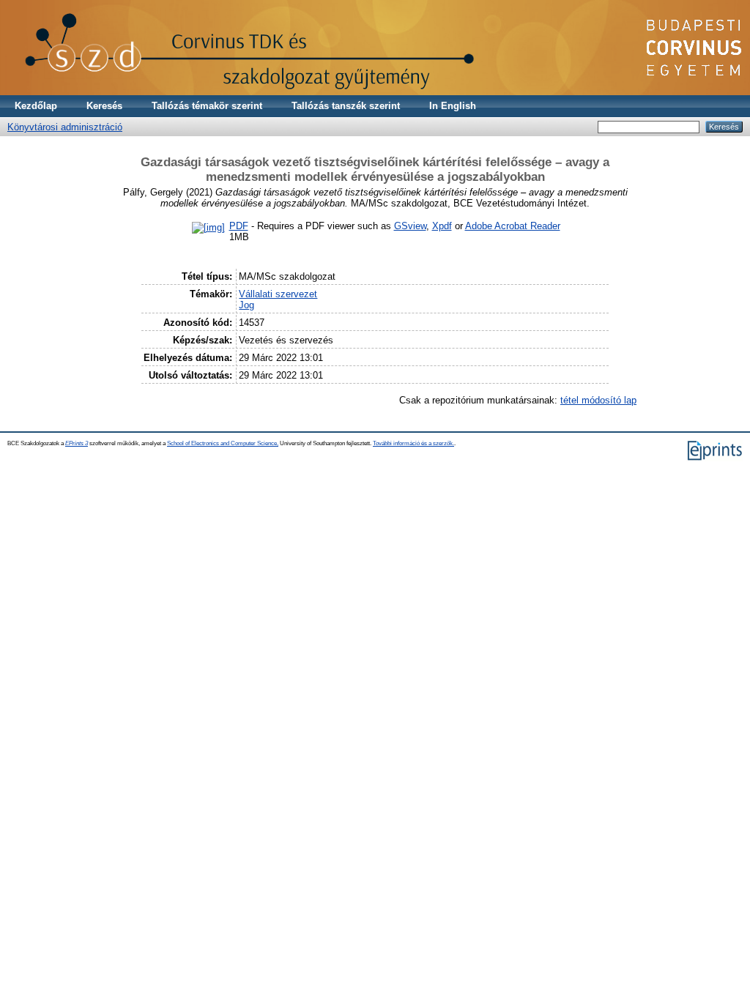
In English (452, 105)
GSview (410, 225)
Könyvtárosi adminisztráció (64, 127)
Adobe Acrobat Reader (512, 225)
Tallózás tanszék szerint (346, 105)
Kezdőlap (36, 105)
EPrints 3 (76, 443)
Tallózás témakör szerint (207, 105)
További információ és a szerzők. (413, 443)
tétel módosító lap (598, 400)
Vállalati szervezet (278, 294)
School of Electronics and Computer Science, (222, 443)
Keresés (104, 105)
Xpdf (442, 225)
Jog (246, 304)
